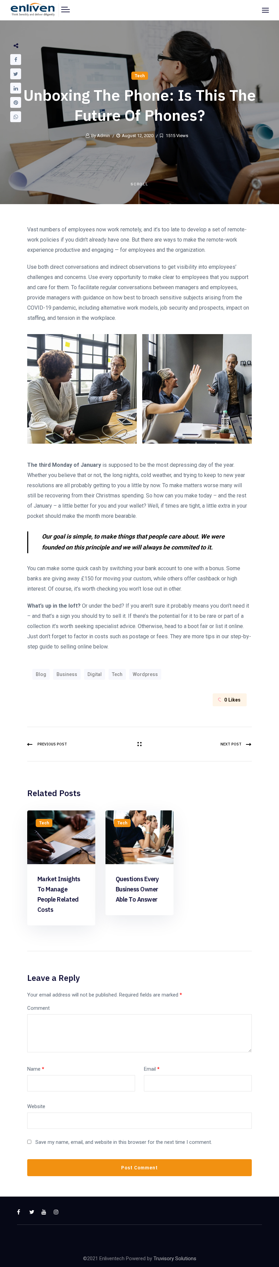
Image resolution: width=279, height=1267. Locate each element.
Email (152, 1069)
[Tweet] (15, 73)
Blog (41, 674)
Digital (94, 674)
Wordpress (145, 674)
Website (36, 1106)
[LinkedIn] (15, 88)
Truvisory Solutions (174, 1258)
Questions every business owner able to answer (137, 889)
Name (35, 1069)
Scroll (140, 184)
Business (66, 674)
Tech (140, 75)
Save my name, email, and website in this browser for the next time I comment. (123, 1142)
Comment (38, 1008)
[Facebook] (15, 59)
